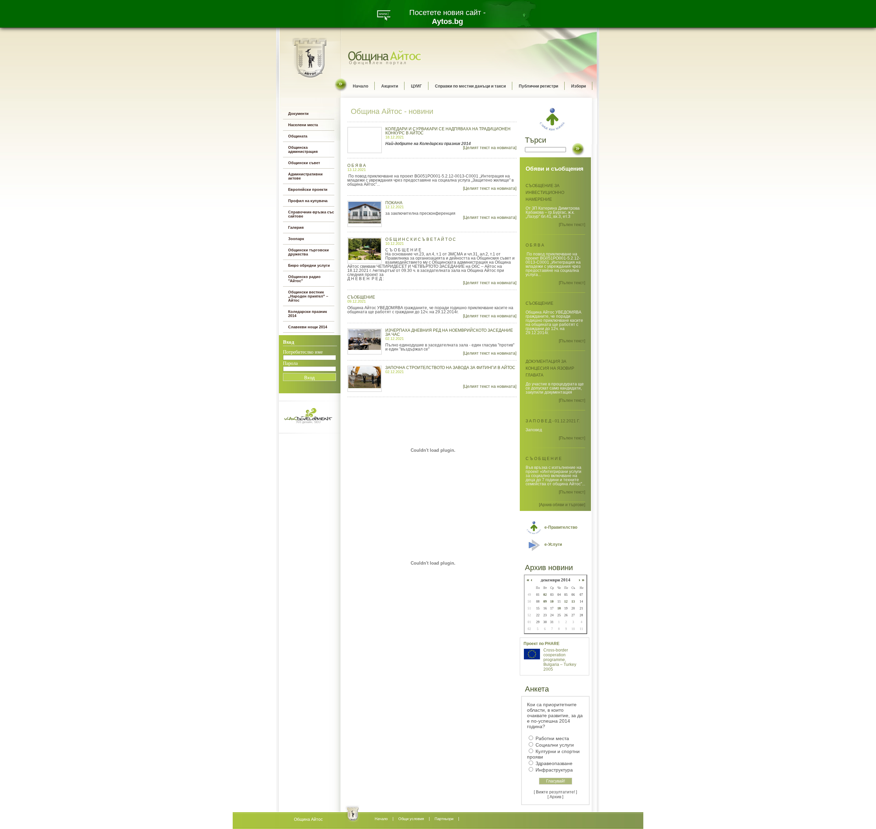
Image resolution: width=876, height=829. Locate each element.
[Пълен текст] (572, 225)
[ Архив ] (555, 796)
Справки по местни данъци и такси (470, 86)
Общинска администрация (303, 149)
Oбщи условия (411, 819)
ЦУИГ (416, 86)
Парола (290, 363)
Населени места (303, 125)
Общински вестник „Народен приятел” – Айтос (308, 296)
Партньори (444, 819)
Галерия (296, 227)
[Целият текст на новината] (489, 148)
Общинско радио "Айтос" (304, 279)
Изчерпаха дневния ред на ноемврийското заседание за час (449, 332)
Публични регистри (538, 86)
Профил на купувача (307, 201)
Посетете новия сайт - (447, 17)
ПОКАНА (393, 202)
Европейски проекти (307, 189)
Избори (578, 86)
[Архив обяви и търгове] (562, 504)
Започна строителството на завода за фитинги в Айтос (450, 367)
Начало (360, 86)
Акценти (389, 86)
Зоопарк (296, 239)
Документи (298, 113)
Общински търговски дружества (308, 252)
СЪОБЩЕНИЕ (361, 297)
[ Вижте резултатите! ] (555, 792)
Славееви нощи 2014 (307, 327)
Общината (297, 136)
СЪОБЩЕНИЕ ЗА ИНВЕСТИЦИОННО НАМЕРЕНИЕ (545, 192)
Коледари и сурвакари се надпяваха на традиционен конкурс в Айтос (448, 131)
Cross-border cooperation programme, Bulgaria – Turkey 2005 (559, 660)
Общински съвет (304, 163)
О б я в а (356, 165)
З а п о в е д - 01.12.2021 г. (553, 421)
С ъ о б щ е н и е (544, 458)
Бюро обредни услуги (309, 265)
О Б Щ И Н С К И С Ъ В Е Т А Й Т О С (420, 239)
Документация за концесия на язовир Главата (550, 368)
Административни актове (305, 176)
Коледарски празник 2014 (307, 314)
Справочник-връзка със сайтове (311, 214)
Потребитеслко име (303, 352)
